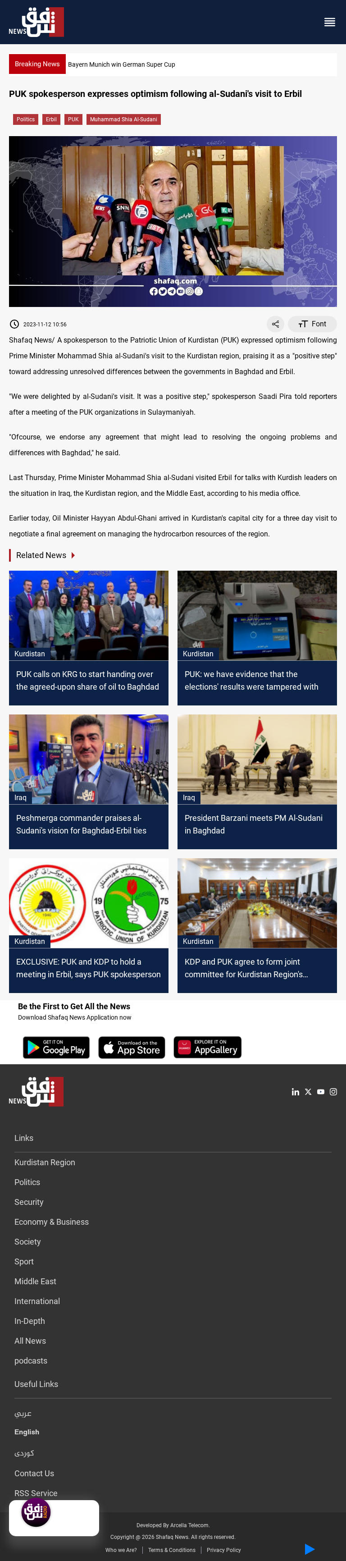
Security (29, 1202)
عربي (23, 1414)
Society (27, 1241)
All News (30, 1341)
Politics (26, 119)
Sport (24, 1261)
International (37, 1301)
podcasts (30, 1360)
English (26, 1434)
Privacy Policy (224, 1550)
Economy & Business (51, 1222)
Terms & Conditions (172, 1550)
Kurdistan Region (44, 1162)
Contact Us (34, 1473)
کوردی (24, 1454)
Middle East (35, 1281)
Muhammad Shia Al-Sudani (123, 119)
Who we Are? (121, 1550)
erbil (51, 119)
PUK (73, 119)
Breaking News (37, 64)
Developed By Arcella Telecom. (173, 1525)
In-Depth (29, 1321)
